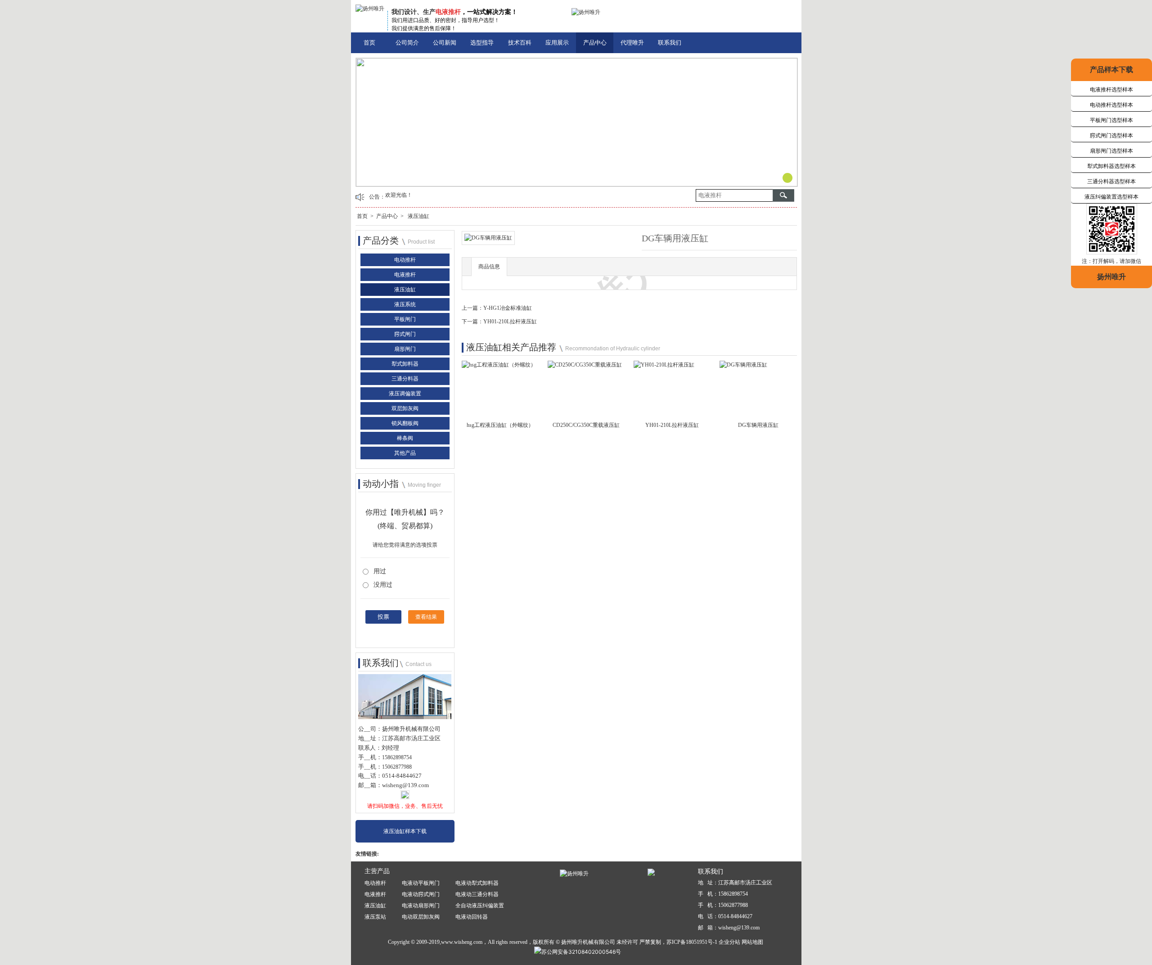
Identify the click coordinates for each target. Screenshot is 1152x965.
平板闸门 (405, 319)
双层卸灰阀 (405, 408)
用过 (380, 571)
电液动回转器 (471, 917)
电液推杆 (405, 275)
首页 (369, 42)
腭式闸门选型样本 (1111, 135)
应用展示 (557, 42)
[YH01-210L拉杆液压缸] (664, 367)
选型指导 (482, 42)
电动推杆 (405, 260)
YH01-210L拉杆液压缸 (510, 321)
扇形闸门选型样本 (1111, 151)
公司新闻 (444, 42)
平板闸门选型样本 (1111, 120)
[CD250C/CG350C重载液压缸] (585, 367)
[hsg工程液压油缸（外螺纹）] (499, 367)
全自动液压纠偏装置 (479, 905)
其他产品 (405, 453)
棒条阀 (405, 438)
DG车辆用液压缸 (758, 425)
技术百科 (519, 42)
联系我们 (669, 42)
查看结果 (426, 617)
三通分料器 (405, 379)
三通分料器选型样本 (1111, 181)
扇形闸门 (405, 349)
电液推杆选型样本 (1111, 89)
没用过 (383, 584)
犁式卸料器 (405, 364)
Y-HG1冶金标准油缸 (507, 308)
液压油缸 (418, 216)
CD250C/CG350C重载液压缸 (586, 425)
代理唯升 (632, 42)
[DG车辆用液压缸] (743, 367)
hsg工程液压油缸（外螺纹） (500, 425)
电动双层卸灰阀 (421, 917)
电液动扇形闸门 (421, 905)
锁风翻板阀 (405, 423)
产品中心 (595, 42)
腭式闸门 (405, 334)
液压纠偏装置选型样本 (1111, 197)
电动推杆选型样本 (1111, 105)
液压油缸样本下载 (405, 831)
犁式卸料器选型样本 (1111, 166)
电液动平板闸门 (421, 883)
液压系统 (405, 304)
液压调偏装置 (405, 393)
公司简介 (407, 42)
